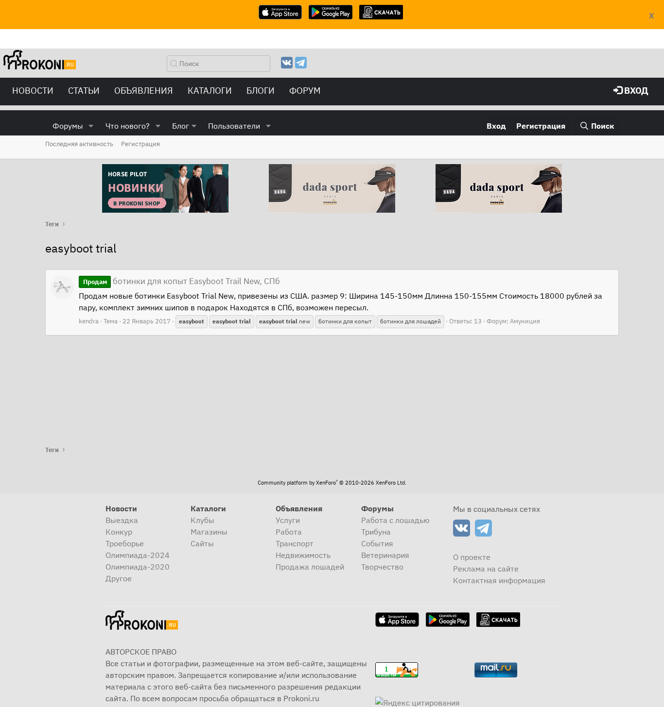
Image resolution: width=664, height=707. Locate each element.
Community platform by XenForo (332, 482)
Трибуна (376, 532)
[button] (91, 125)
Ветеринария (385, 555)
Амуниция (525, 321)
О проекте (471, 557)
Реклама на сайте (486, 568)
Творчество (382, 567)
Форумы (67, 126)
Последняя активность (79, 144)
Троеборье (124, 543)
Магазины (209, 532)
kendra (89, 321)
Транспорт (295, 543)
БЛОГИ (260, 90)
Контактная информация (499, 580)
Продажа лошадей (310, 567)
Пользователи (234, 126)
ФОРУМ (305, 90)
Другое (118, 578)
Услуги (288, 520)
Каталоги (210, 90)
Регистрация (140, 144)
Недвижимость (303, 555)
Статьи (84, 90)
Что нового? (127, 126)
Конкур (118, 532)
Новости (32, 90)
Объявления (143, 90)
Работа (289, 532)
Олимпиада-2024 (137, 555)
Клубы (202, 520)
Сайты (202, 543)
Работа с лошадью (395, 520)
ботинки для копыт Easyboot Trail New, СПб (181, 281)
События (377, 543)
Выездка (121, 520)
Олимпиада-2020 (137, 567)
